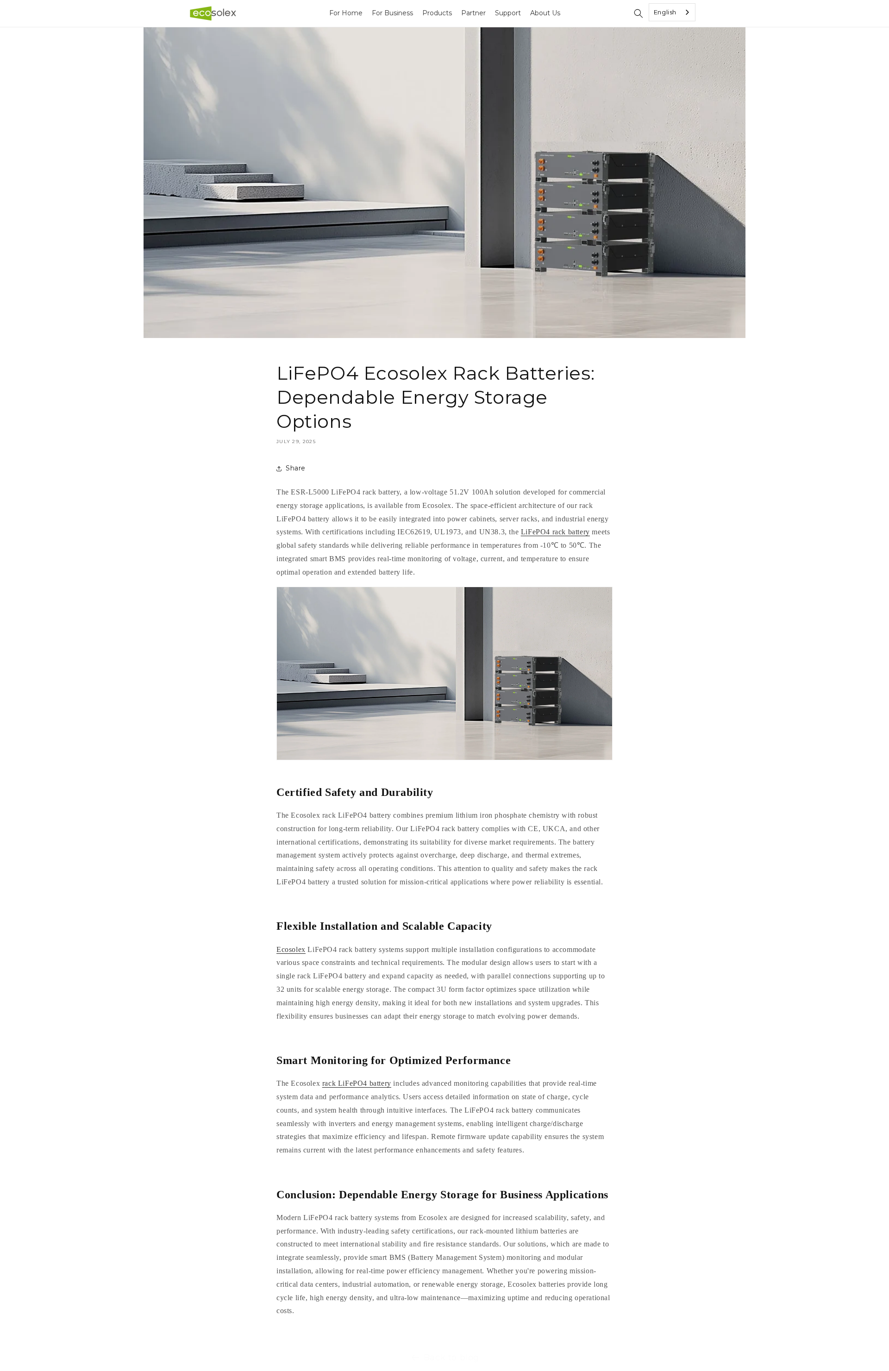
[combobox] (672, 12)
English (665, 12)
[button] (638, 13)
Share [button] (296, 468)
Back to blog (451, 1357)
